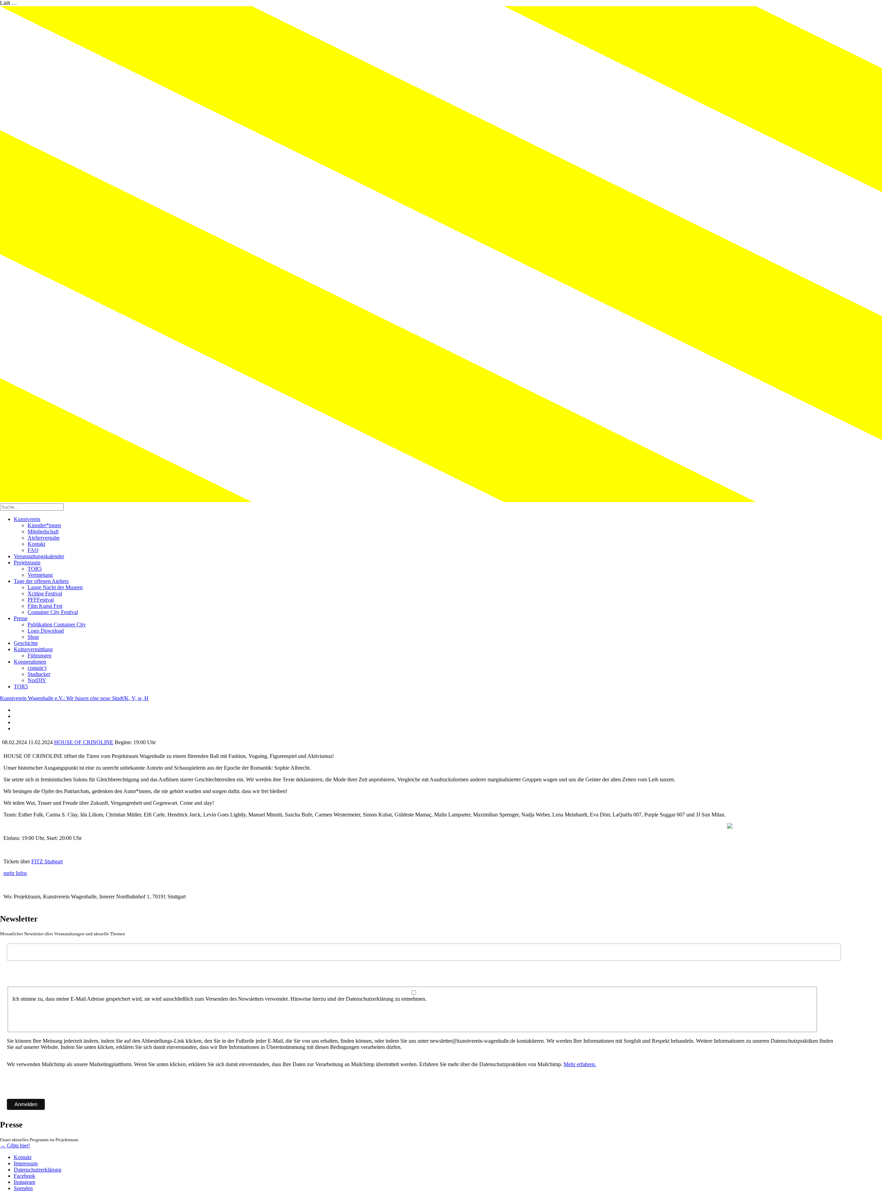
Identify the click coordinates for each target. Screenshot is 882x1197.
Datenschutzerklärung (37, 1170)
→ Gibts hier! (15, 1145)
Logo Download (46, 631)
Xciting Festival (45, 593)
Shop (33, 637)
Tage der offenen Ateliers (41, 581)
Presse (21, 618)
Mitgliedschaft (43, 531)
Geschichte (26, 643)
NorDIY (37, 680)
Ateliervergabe (44, 538)
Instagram (24, 1182)
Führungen (39, 655)
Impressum (26, 1163)
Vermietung (40, 575)
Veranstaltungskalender (39, 556)
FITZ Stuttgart (47, 861)
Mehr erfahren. (580, 1064)
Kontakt (36, 544)
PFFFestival (41, 600)
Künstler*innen (44, 525)
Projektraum (27, 562)
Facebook (24, 1176)
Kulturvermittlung (33, 649)
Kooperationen (30, 662)
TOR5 (35, 569)
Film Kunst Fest (45, 606)
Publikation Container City (57, 624)
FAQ (33, 550)
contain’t (37, 668)
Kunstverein (27, 519)
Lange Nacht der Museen (55, 587)
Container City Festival (53, 612)
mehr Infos (15, 873)
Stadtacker (39, 674)
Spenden (23, 1188)
